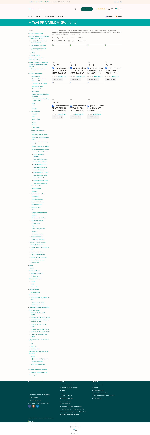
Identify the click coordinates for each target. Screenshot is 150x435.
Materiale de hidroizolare (37, 202)
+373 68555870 (100, 9)
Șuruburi (34, 215)
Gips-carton (35, 226)
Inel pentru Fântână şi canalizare (39, 372)
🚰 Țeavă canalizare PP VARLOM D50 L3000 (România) (95, 108)
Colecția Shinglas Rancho (40, 167)
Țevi (32, 343)
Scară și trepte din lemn (37, 244)
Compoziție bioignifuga (37, 236)
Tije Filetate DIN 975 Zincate (38, 45)
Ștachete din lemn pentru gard (38, 257)
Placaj (33, 103)
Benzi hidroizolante (37, 204)
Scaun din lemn (35, 262)
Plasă (33, 116)
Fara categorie (33, 375)
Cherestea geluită (36, 89)
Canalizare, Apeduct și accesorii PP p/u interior (74, 38)
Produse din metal (35, 111)
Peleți (32, 284)
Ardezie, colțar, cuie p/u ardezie (40, 146)
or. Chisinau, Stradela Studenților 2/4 (39, 2)
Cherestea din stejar (37, 86)
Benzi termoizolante (37, 199)
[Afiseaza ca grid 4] (74, 41)
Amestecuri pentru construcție (40, 134)
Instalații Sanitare (34, 289)
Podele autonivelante (37, 234)
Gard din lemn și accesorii (37, 260)
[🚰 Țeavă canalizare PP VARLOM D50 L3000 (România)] (95, 90)
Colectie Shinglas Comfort (40, 152)
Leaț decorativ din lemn (37, 252)
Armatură (34, 114)
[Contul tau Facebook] (115, 2)
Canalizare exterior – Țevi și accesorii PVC (72, 409)
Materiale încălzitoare (35, 279)
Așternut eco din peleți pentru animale (39, 307)
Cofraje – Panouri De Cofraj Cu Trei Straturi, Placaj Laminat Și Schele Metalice (38, 64)
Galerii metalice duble (38, 304)
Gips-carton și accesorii (37, 220)
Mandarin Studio (49, 418)
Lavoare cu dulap (35, 292)
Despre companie (98, 385)
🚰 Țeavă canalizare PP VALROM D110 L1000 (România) (60, 70)
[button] (57, 79)
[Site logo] (30, 9)
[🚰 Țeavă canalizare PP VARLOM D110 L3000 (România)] (95, 52)
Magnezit (34, 231)
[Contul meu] (109, 9)
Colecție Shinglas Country (40, 164)
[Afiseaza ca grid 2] (69, 41)
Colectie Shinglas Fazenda (40, 175)
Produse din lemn (35, 76)
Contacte (96, 387)
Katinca (34, 125)
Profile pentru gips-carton (38, 228)
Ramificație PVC (35, 349)
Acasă (53, 38)
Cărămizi (34, 191)
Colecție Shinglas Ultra (39, 170)
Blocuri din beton (36, 188)
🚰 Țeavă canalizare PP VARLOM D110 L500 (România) (113, 70)
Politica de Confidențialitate (101, 393)
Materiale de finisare (34, 270)
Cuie (33, 210)
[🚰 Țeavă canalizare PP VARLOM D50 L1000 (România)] (60, 90)
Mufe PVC (33, 346)
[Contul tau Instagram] (118, 2)
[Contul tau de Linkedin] (121, 2)
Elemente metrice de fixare (39, 218)
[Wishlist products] (112, 9)
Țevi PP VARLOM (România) (38, 364)
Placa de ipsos (36, 223)
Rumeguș (34, 108)
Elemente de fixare (35, 207)
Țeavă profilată (36, 119)
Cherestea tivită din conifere (39, 83)
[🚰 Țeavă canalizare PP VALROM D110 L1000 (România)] (60, 52)
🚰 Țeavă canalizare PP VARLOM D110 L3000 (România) (95, 70)
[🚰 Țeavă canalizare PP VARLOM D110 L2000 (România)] (78, 52)
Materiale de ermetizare (37, 273)
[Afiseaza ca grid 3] (72, 41)
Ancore (33, 52)
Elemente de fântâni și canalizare (38, 369)
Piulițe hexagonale (35, 55)
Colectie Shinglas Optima (40, 183)
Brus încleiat (35, 91)
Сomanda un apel (86, 9)
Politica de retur (98, 398)
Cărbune (33, 281)
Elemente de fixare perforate (39, 212)
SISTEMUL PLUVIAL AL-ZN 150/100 (40, 317)
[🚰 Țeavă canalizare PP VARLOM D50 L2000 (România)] (78, 90)
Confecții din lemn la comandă (37, 242)
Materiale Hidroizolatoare (36, 33)
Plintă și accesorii (35, 276)
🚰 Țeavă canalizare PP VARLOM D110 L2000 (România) (78, 70)
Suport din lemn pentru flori (38, 254)
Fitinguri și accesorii (37, 361)
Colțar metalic (36, 127)
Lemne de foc (34, 287)
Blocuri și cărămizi (36, 186)
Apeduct (33, 356)
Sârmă (34, 122)
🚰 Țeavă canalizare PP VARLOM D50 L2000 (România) (78, 108)
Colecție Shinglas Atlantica (40, 180)
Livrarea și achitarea (99, 390)
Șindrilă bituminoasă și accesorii (40, 149)
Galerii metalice (33, 295)
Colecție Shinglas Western (40, 159)
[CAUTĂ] (75, 9)
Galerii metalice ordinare (38, 302)
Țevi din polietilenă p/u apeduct (40, 359)
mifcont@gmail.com (35, 400)
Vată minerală (35, 196)
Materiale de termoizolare (37, 194)
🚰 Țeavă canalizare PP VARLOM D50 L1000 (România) (60, 108)
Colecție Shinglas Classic (40, 162)
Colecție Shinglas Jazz (39, 178)
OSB (33, 106)
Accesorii (33, 367)
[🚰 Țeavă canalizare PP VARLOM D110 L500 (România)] (113, 52)
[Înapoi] (30, 22)
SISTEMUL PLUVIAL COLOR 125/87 (40, 332)
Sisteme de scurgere (34, 310)
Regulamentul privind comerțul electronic (104, 395)
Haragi (31, 265)
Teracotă (31, 268)
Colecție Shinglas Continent (40, 172)
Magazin (59, 38)
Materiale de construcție (35, 73)
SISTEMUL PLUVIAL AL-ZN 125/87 (40, 329)
